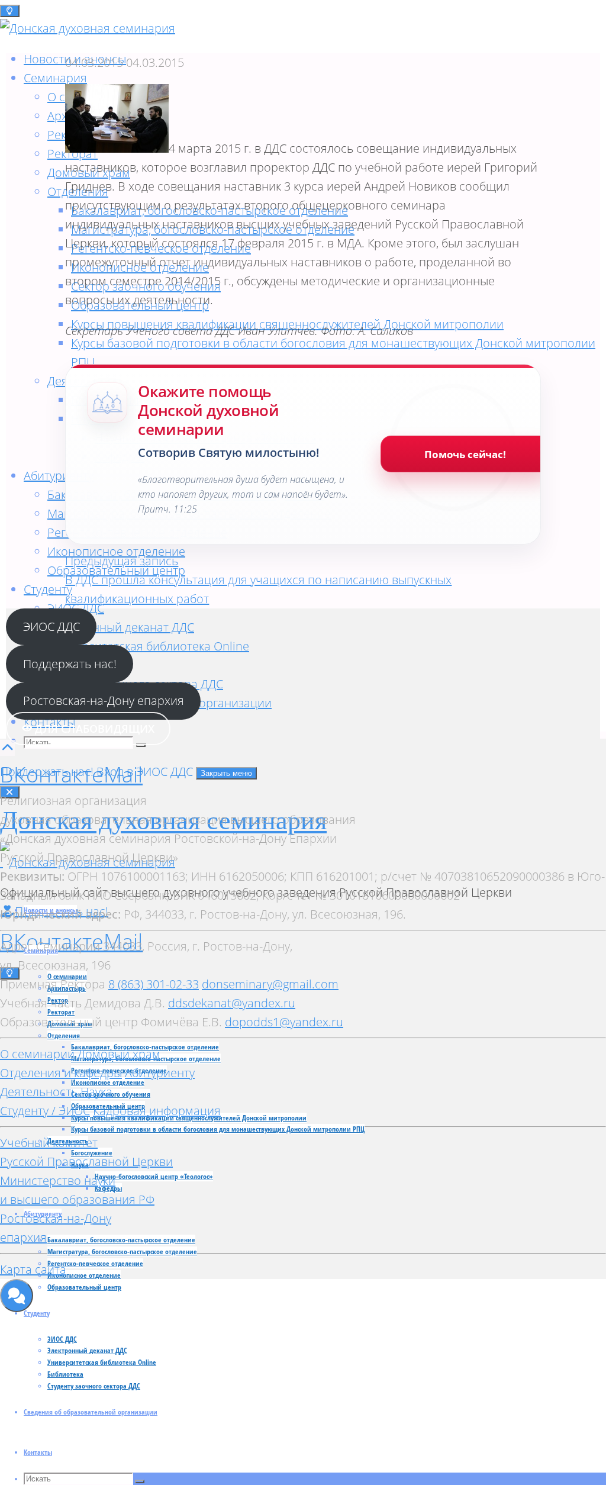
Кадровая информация (157, 1111)
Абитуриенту (160, 1073)
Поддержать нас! (70, 664)
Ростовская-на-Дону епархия (103, 700)
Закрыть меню (226, 773)
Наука (96, 1092)
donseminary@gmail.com (270, 984)
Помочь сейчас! (465, 454)
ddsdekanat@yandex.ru (231, 1003)
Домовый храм (119, 1054)
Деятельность (39, 1092)
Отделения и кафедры (61, 1073)
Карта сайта (33, 1269)
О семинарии (37, 1054)
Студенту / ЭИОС (45, 1111)
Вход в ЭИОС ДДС (146, 771)
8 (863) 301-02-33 (153, 984)
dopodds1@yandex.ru (284, 1022)
